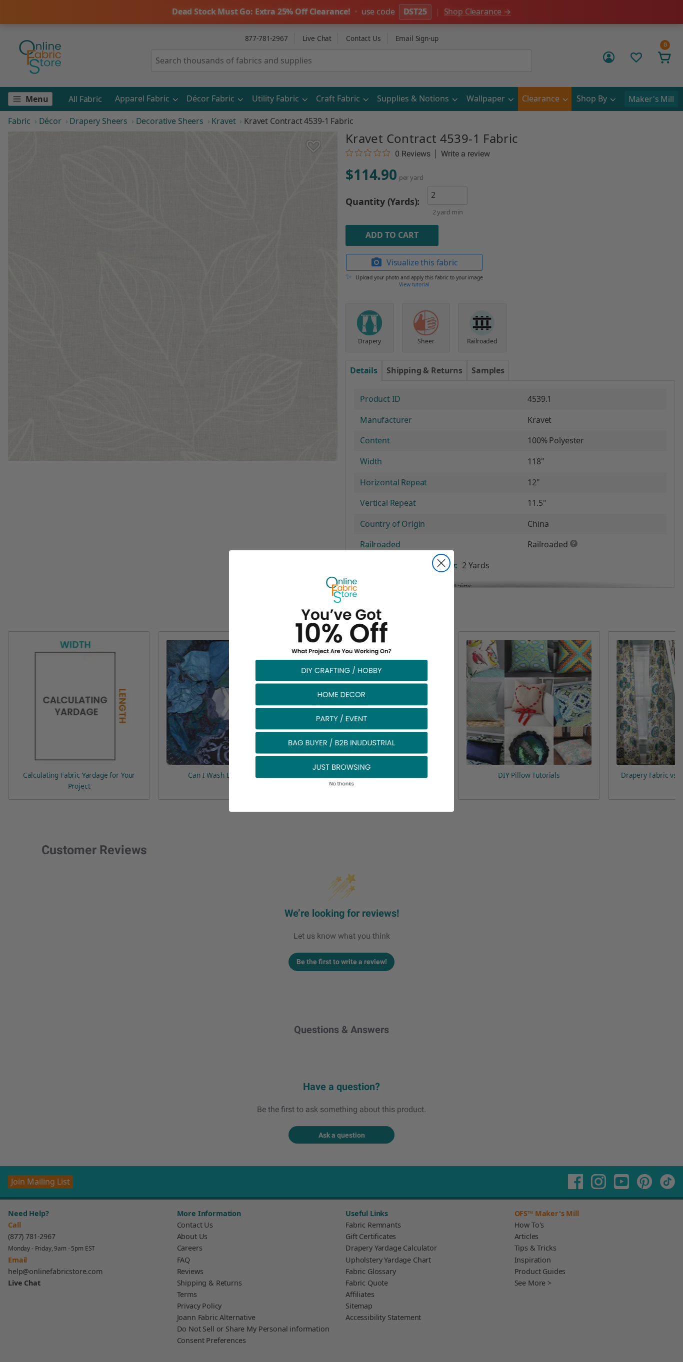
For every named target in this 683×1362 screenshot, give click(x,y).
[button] (341, 670)
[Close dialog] (441, 563)
